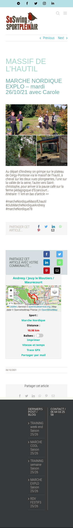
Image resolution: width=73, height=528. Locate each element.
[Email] (52, 230)
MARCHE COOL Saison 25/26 (36, 447)
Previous (48, 38)
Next (61, 38)
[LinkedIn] (53, 227)
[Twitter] (46, 227)
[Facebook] (38, 227)
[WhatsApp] (60, 227)
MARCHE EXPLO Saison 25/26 (36, 485)
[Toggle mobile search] (58, 13)
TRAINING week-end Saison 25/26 (36, 428)
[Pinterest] (38, 230)
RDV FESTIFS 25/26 (35, 502)
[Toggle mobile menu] (65, 13)
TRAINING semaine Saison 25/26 (36, 466)
